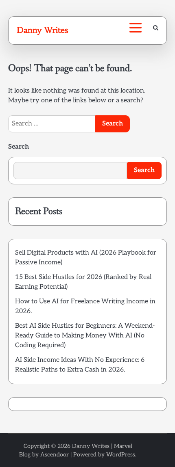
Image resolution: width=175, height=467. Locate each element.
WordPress (120, 454)
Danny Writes (42, 30)
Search (18, 147)
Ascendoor (54, 454)
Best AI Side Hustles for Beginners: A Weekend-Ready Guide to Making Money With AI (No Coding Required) (85, 335)
